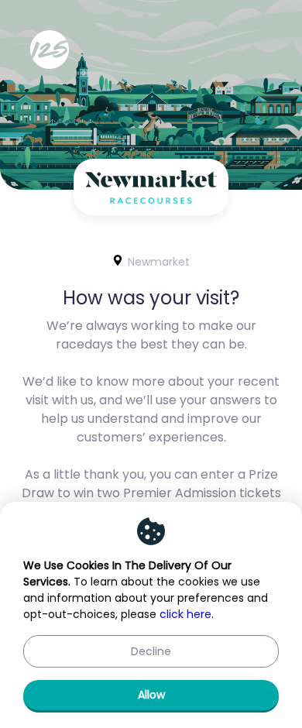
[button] (151, 651)
